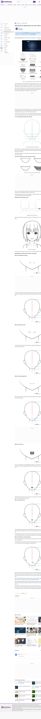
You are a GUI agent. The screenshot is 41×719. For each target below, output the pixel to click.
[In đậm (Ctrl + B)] (21, 654)
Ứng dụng (26, 704)
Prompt (26, 4)
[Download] (1, 41)
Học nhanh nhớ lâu (24, 23)
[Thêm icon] (19, 654)
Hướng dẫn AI (10, 4)
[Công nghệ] (1, 35)
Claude (15, 4)
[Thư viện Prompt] (1, 26)
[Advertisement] (7, 60)
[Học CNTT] (1, 38)
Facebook (35, 704)
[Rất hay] (18, 593)
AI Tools (30, 4)
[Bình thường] (17, 593)
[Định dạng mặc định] (25, 654)
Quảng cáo (32, 704)
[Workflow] (1, 32)
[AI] (1, 23)
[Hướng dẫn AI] (1, 29)
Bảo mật (20, 704)
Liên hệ (29, 704)
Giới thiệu (13, 704)
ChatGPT (18, 4)
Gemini (23, 4)
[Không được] (15, 593)
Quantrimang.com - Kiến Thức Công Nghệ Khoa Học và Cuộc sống (7, 1)
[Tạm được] (16, 593)
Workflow (34, 4)
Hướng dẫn (23, 704)
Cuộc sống (18, 23)
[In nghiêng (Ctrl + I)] (23, 654)
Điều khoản (16, 704)
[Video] (1, 44)
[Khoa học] (1, 50)
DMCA (38, 704)
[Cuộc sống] (1, 47)
